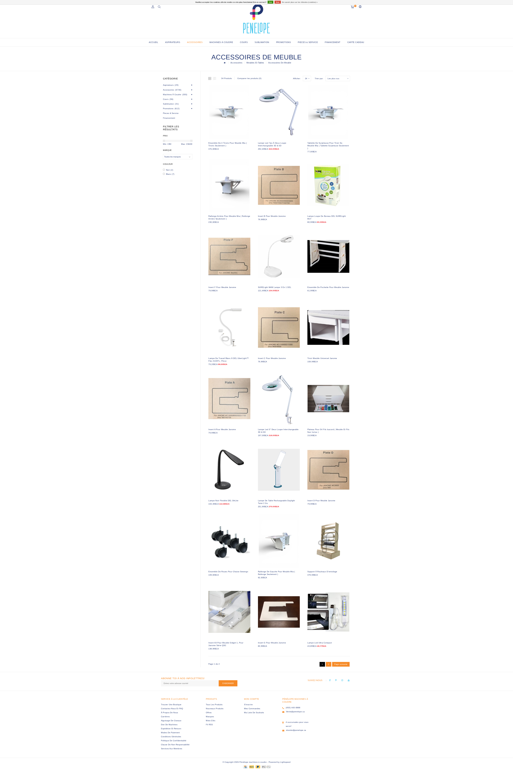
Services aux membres (171, 749)
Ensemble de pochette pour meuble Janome (328, 287)
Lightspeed (285, 762)
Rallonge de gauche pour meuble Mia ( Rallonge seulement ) (276, 573)
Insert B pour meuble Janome (272, 216)
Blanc (170, 174)
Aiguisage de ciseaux (171, 720)
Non (277, 2)
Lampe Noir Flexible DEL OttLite (223, 500)
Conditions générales (171, 736)
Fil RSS (209, 724)
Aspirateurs (172, 42)
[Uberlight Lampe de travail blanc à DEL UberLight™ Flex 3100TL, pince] (229, 327)
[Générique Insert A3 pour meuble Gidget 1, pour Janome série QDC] (229, 612)
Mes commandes (252, 708)
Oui (270, 2)
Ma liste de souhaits (254, 712)
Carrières (165, 716)
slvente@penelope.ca (296, 730)
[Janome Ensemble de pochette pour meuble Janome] (328, 256)
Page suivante (340, 664)
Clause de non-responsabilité (175, 745)
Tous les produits (214, 704)
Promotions (283, 42)
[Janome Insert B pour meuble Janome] (279, 185)
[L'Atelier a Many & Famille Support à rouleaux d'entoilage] (328, 541)
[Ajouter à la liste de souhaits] (216, 153)
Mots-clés (210, 720)
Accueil (153, 42)
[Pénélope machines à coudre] (256, 18)
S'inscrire (248, 704)
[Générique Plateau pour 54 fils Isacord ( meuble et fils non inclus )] (328, 398)
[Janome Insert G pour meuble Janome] (279, 612)
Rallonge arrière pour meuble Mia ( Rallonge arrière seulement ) (229, 217)
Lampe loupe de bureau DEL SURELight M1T (326, 217)
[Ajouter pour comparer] (223, 153)
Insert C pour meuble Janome (272, 358)
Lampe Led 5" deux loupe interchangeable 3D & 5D (278, 430)
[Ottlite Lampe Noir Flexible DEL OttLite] (229, 470)
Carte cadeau (355, 42)
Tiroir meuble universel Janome (322, 358)
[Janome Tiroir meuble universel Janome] (328, 327)
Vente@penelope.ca (295, 712)
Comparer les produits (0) (249, 78)
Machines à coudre (221, 42)
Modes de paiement (170, 732)
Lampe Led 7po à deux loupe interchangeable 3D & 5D (272, 144)
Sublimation (262, 42)
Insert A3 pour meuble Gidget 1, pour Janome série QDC (225, 644)
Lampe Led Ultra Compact (319, 643)
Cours (244, 42)
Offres (209, 712)
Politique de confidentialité (173, 740)
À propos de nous (169, 712)
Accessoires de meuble (279, 63)
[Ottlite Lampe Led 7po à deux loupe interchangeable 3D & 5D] (279, 112)
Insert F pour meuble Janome (222, 287)
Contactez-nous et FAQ (172, 708)
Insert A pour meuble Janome (222, 429)
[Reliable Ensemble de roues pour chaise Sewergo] (229, 541)
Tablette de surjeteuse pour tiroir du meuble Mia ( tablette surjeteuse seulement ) (328, 145)
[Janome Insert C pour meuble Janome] (279, 327)
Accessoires (195, 42)
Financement (332, 42)
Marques (210, 716)
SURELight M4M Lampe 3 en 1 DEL (274, 287)
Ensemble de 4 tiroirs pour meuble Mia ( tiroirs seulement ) (227, 144)
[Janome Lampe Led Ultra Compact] (328, 612)
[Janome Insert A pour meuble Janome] (229, 398)
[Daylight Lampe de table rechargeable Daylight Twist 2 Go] (279, 470)
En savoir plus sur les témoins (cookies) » (300, 2)
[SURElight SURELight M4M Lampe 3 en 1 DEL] (279, 256)
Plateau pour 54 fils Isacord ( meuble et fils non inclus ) (328, 430)
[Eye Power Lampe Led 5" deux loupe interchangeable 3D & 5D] (279, 398)
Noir (169, 170)
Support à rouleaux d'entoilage (322, 572)
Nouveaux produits (215, 708)
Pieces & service (308, 42)
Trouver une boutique (171, 704)
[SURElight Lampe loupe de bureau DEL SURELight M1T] (328, 185)
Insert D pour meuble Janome (321, 500)
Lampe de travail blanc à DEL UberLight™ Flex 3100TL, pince (228, 359)
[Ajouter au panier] (210, 153)
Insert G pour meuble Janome (272, 643)
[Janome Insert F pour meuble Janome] (229, 256)
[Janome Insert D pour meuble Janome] (328, 470)
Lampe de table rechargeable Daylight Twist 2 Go (276, 501)
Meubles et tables (255, 63)
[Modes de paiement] (245, 767)
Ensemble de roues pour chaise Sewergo (228, 572)
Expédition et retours (171, 728)
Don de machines (169, 724)
